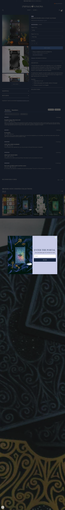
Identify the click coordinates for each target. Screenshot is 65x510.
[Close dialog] (56, 237)
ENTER (45, 260)
